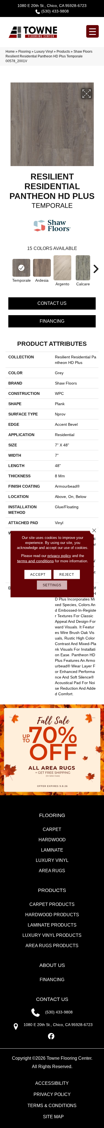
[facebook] (51, 1036)
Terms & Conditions (52, 1105)
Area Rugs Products (52, 945)
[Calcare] (83, 268)
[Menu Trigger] (92, 31)
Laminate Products (52, 925)
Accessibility (52, 1083)
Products (63, 52)
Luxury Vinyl (43, 52)
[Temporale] (21, 267)
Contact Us (52, 303)
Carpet (52, 829)
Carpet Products (52, 904)
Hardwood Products (52, 914)
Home (10, 52)
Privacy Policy (52, 1094)
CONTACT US (52, 999)
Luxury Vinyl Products (52, 935)
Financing (52, 321)
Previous (8, 266)
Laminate (52, 850)
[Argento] (62, 268)
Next (96, 266)
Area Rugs (52, 870)
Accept (37, 575)
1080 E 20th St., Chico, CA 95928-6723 (52, 5)
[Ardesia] (42, 267)
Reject (66, 575)
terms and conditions (35, 561)
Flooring (24, 52)
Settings (52, 585)
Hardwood (52, 839)
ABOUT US (52, 965)
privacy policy (59, 555)
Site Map (53, 1116)
